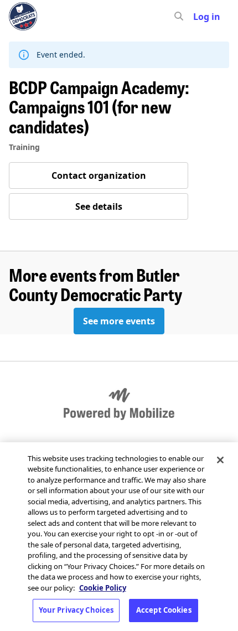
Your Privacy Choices (76, 610)
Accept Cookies (164, 610)
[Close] (220, 460)
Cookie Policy (102, 588)
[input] (198, 16)
